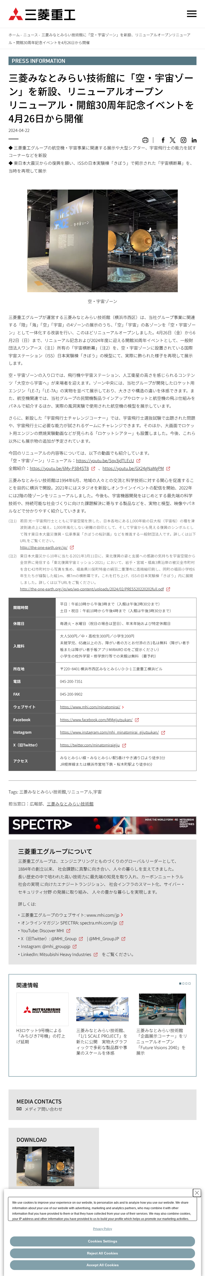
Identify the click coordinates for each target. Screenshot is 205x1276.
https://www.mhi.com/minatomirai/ (90, 706)
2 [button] (183, 983)
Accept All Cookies (102, 1265)
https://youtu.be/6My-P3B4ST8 (59, 468)
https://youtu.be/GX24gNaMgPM (133, 468)
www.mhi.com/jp (102, 915)
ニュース (30, 34)
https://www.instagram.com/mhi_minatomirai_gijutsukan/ (109, 732)
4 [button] (189, 983)
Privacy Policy (102, 1229)
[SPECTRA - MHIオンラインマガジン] (102, 823)
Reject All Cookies (102, 1253)
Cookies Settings (102, 1241)
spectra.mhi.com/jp (98, 922)
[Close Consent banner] (197, 1193)
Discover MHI (52, 930)
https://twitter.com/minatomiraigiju (90, 744)
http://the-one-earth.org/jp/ (44, 547)
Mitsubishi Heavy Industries (65, 954)
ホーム (14, 34)
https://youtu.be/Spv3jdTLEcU (105, 460)
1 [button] (180, 983)
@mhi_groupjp (56, 946)
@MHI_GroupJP (104, 938)
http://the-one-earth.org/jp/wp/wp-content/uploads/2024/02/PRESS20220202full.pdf (92, 588)
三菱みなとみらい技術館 (70, 804)
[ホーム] (41, 13)
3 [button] (186, 983)
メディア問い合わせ (43, 1109)
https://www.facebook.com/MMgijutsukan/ (96, 719)
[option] (46, 1019)
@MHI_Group (63, 938)
